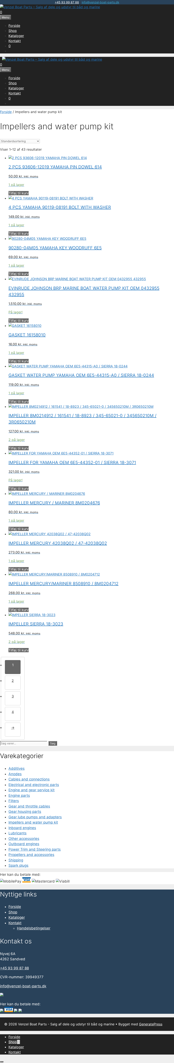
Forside (14, 25)
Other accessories (23, 838)
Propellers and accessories (31, 855)
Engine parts (19, 795)
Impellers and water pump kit (33, 822)
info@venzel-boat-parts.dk (100, 2)
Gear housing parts (24, 811)
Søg (52, 743)
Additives (16, 768)
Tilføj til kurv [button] (18, 193)
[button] (18, 1042)
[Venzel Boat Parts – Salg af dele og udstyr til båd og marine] (50, 7)
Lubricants (17, 833)
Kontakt (14, 41)
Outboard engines (23, 844)
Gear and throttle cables (29, 806)
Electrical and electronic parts (33, 785)
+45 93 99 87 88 (67, 2)
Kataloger (16, 36)
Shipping (15, 860)
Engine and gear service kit (31, 790)
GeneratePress (150, 1024)
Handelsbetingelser (33, 928)
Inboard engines (22, 828)
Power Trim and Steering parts (34, 849)
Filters (13, 801)
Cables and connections (29, 779)
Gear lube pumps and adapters (35, 817)
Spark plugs (18, 865)
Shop (12, 31)
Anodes (15, 774)
